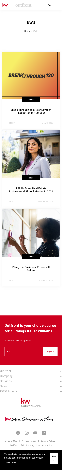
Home (27, 31)
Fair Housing (27, 445)
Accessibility (45, 445)
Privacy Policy (28, 441)
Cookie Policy (48, 441)
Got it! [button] (54, 458)
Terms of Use (10, 441)
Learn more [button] (11, 462)
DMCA (13, 445)
